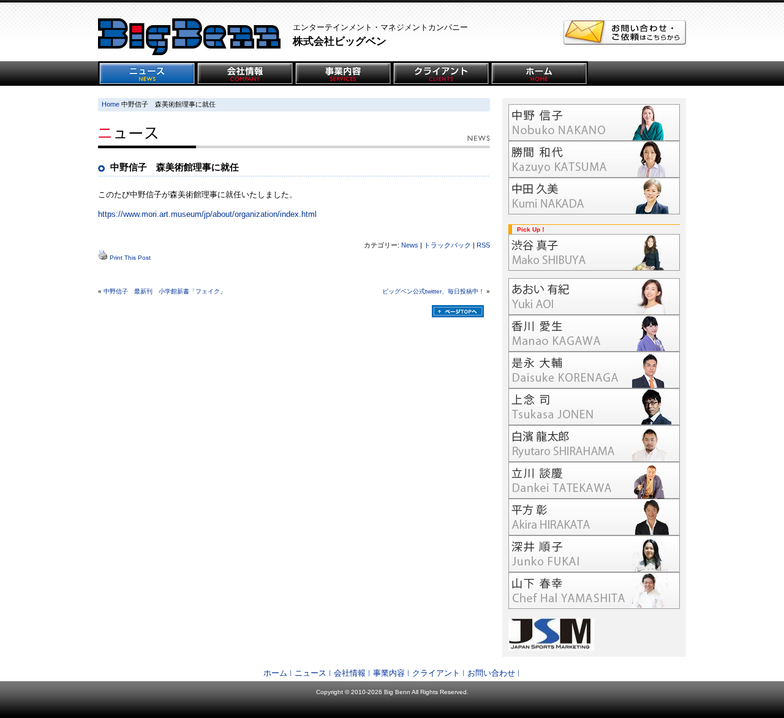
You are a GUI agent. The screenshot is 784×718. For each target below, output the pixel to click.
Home (110, 104)
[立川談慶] (594, 480)
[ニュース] (147, 73)
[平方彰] (594, 517)
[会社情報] (245, 73)
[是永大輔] (594, 370)
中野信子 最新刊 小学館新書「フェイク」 (165, 291)
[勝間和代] (594, 159)
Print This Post (130, 257)
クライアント (436, 673)
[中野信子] (594, 122)
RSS (483, 245)
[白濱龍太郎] (594, 443)
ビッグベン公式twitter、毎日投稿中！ (433, 291)
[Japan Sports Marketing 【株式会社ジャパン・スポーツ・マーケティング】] (594, 634)
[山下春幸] (594, 590)
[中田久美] (594, 196)
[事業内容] (343, 73)
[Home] (539, 73)
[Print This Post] (103, 257)
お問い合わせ (491, 673)
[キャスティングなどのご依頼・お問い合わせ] (625, 42)
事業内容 (389, 673)
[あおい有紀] (594, 296)
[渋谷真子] (594, 252)
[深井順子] (594, 553)
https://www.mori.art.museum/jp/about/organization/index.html (207, 214)
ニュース (310, 673)
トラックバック (447, 245)
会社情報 (350, 673)
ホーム (275, 673)
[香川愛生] (594, 333)
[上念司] (594, 406)
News (409, 245)
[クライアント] (441, 73)
